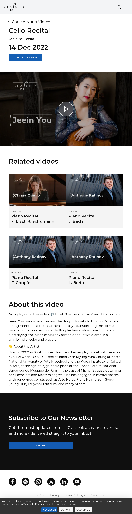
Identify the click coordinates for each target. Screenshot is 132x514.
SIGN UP (41, 445)
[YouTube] (77, 482)
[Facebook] (12, 482)
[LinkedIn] (64, 482)
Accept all (49, 509)
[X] (51, 482)
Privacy (55, 495)
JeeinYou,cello (21, 39)
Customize (83, 509)
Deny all (66, 509)
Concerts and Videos (31, 21)
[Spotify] (25, 482)
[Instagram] (38, 482)
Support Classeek (25, 57)
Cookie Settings (75, 495)
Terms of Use (36, 495)
